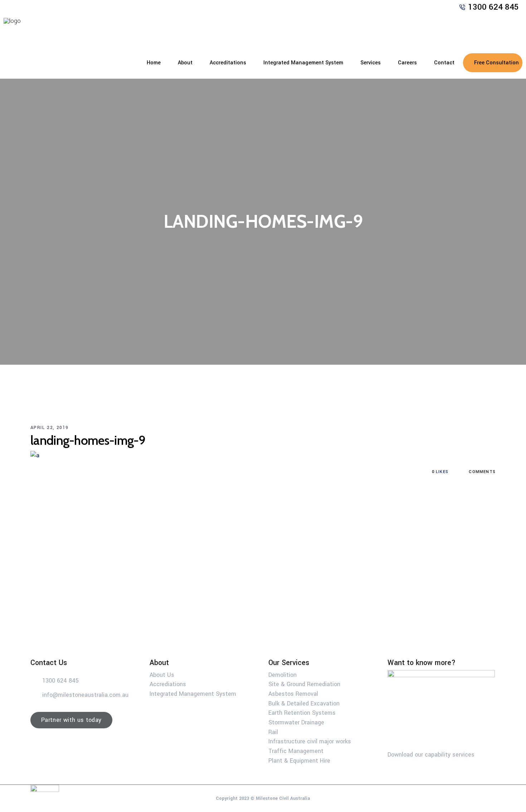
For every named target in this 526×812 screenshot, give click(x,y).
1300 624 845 (493, 7)
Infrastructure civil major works (309, 741)
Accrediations (168, 684)
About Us (162, 674)
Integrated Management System (193, 694)
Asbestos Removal (293, 694)
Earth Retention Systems (302, 713)
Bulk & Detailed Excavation (304, 703)
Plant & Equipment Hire (299, 760)
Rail (273, 732)
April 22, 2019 (49, 427)
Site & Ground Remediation (304, 684)
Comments (481, 471)
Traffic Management (295, 751)
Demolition (282, 674)
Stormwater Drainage (296, 722)
